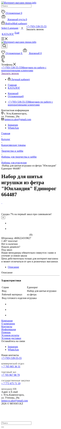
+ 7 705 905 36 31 (10, 366)
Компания (7, 320)
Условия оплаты (10, 335)
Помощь (6, 332)
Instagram (13, 125)
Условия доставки (11, 338)
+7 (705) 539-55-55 (36, 26)
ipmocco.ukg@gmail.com (18, 119)
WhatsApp (13, 127)
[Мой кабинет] (3, 57)
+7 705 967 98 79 (10, 375)
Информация (8, 329)
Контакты (6, 326)
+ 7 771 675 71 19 (10, 383)
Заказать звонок (10, 73)
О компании (8, 323)
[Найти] (2, 9)
